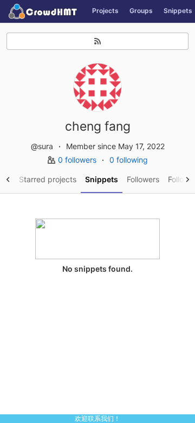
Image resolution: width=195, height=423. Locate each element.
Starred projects (47, 179)
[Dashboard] (43, 11)
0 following (128, 159)
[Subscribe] (97, 41)
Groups (141, 11)
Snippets (101, 179)
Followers (143, 179)
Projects (105, 11)
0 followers (78, 159)
